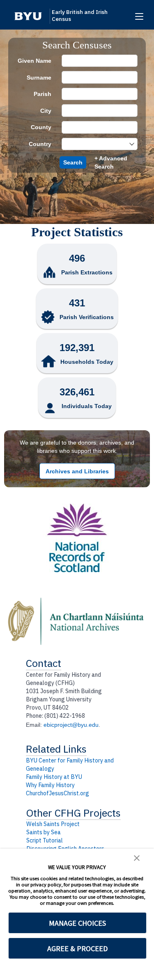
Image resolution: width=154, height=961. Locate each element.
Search (73, 162)
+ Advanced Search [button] (110, 162)
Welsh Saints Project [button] (53, 824)
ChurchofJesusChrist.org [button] (57, 793)
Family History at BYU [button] (54, 777)
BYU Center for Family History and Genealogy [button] (70, 764)
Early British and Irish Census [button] (80, 16)
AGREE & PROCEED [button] (77, 948)
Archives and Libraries (77, 471)
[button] (28, 16)
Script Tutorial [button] (44, 840)
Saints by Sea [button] (43, 832)
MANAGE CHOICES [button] (77, 923)
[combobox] (95, 144)
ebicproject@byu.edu (71, 724)
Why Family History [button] (50, 785)
